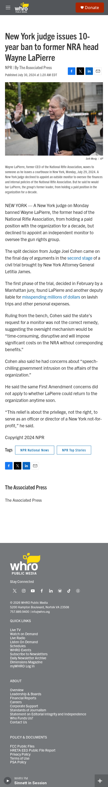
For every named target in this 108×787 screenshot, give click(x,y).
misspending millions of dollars (51, 297)
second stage (79, 258)
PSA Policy (18, 762)
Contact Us (18, 722)
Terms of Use (19, 758)
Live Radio (17, 638)
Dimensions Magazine (26, 662)
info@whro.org (40, 611)
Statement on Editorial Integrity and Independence (48, 714)
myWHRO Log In (22, 666)
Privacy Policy (20, 754)
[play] (8, 780)
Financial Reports (23, 698)
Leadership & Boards (25, 694)
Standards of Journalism (28, 710)
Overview (17, 690)
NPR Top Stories (74, 450)
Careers (16, 702)
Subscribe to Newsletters (28, 654)
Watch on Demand (24, 634)
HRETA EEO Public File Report (33, 750)
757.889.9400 (19, 611)
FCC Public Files (22, 746)
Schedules (18, 646)
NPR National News (34, 450)
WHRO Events (20, 650)
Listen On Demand (24, 642)
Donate (92, 7)
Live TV (15, 630)
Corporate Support (24, 706)
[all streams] (101, 780)
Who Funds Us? (21, 718)
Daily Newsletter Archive (28, 658)
